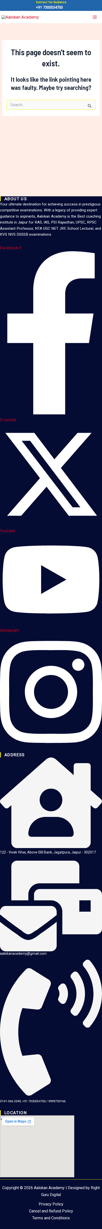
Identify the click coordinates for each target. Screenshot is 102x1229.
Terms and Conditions (51, 1218)
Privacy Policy (51, 1204)
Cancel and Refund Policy (51, 1211)
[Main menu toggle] (95, 17)
